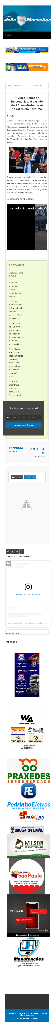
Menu (9, 35)
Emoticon (30, 477)
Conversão (17, 477)
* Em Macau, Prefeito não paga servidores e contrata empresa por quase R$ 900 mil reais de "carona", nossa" (16, 363)
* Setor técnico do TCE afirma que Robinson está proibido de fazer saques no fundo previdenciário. (16, 333)
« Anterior (13, 451)
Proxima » (39, 456)
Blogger (34, 1018)
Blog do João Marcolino (34, 1013)
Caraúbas (10, 636)
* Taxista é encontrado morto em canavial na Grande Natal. (15, 388)
